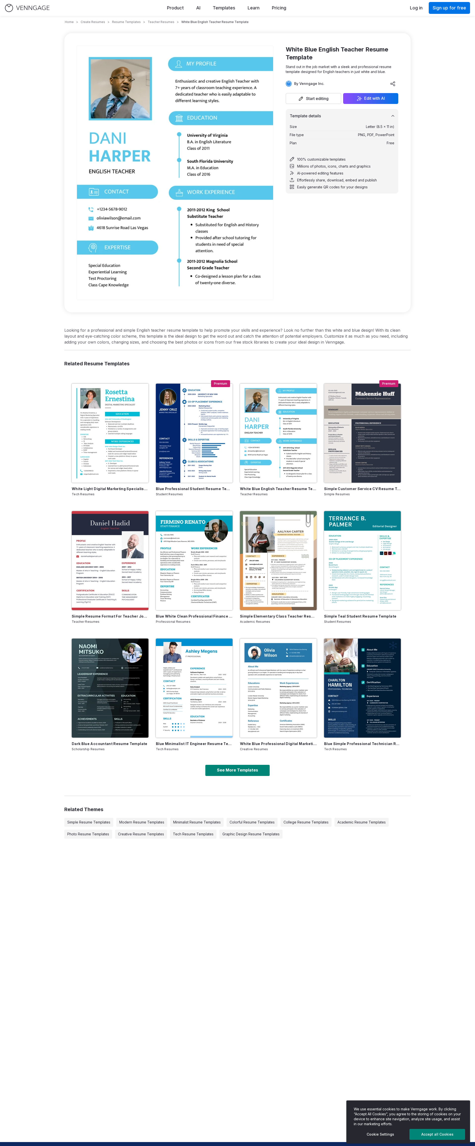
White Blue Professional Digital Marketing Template (278, 744)
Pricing (279, 7)
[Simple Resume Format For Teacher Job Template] (110, 560)
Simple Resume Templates (88, 822)
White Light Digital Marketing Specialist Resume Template (110, 489)
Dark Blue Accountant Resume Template (109, 744)
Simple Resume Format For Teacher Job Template (110, 616)
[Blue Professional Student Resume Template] (194, 433)
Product (175, 7)
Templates (224, 7)
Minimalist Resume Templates (197, 822)
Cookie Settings (380, 1134)
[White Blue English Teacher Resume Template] (278, 433)
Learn (254, 7)
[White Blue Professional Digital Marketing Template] (278, 688)
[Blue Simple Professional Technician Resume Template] (362, 688)
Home (69, 22)
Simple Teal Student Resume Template (360, 616)
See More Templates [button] (237, 770)
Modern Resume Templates (141, 822)
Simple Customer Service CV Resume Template (362, 489)
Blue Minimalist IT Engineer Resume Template (194, 744)
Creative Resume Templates (141, 834)
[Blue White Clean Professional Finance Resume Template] (194, 560)
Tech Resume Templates (193, 834)
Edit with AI (374, 98)
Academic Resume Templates (361, 822)
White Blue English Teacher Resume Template (278, 489)
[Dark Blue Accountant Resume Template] (110, 688)
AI (198, 7)
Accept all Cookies (437, 1134)
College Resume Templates (306, 822)
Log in (416, 7)
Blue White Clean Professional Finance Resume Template (194, 616)
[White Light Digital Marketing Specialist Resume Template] (110, 433)
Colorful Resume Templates (252, 822)
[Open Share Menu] (392, 83)
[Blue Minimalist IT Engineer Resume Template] (194, 688)
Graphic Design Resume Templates (251, 834)
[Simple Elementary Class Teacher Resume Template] (278, 560)
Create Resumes (93, 22)
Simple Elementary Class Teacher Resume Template (278, 616)
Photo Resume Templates (88, 834)
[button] (313, 98)
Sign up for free (449, 7)
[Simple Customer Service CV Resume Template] (362, 433)
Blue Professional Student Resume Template (194, 489)
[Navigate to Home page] (27, 8)
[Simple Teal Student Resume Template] (362, 560)
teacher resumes (161, 22)
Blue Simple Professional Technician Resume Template (362, 744)
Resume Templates (126, 22)
